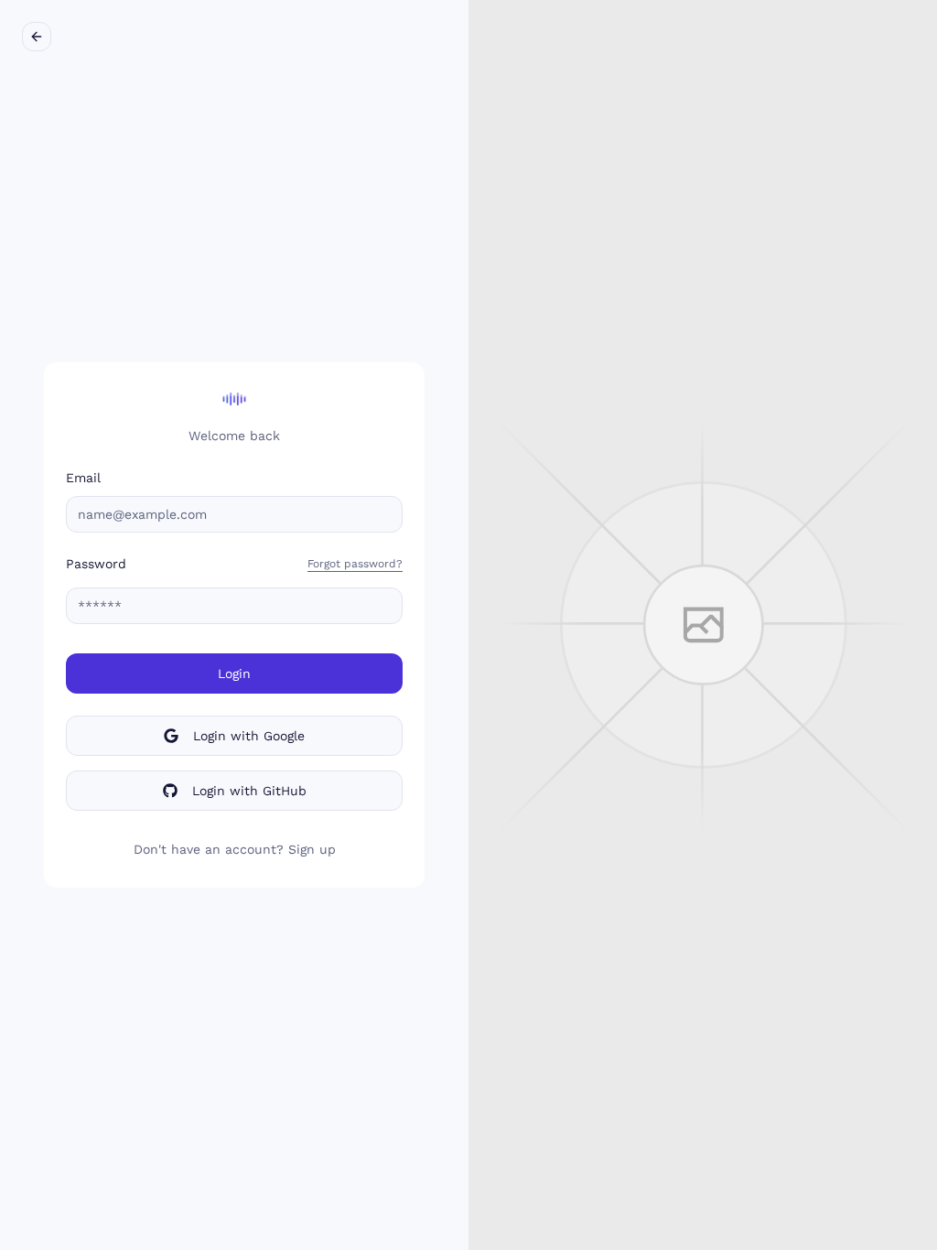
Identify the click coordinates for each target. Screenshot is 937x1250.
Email (83, 477)
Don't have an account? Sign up (235, 849)
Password (96, 563)
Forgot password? (355, 563)
